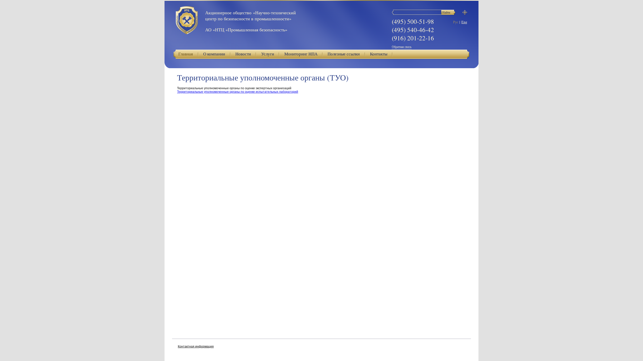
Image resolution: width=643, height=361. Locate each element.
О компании (214, 54)
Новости (243, 54)
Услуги (267, 54)
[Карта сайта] (464, 12)
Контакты (378, 54)
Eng (464, 22)
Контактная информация (196, 346)
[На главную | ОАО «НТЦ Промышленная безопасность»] (187, 20)
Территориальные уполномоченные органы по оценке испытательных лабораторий (237, 92)
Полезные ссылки (344, 54)
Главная (185, 54)
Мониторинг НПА (300, 54)
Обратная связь (401, 47)
